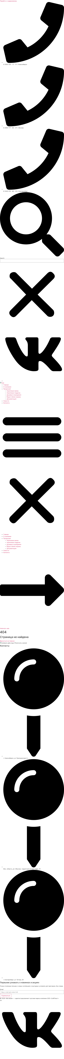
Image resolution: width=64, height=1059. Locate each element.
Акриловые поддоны (13, 393)
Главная (6, 385)
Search (2, 258)
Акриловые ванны (12, 391)
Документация (11, 399)
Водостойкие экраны (14, 397)
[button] (32, 224)
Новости (6, 401)
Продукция (7, 389)
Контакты (6, 403)
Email (1, 989)
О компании (7, 387)
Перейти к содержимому (8, 1)
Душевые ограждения (14, 395)
